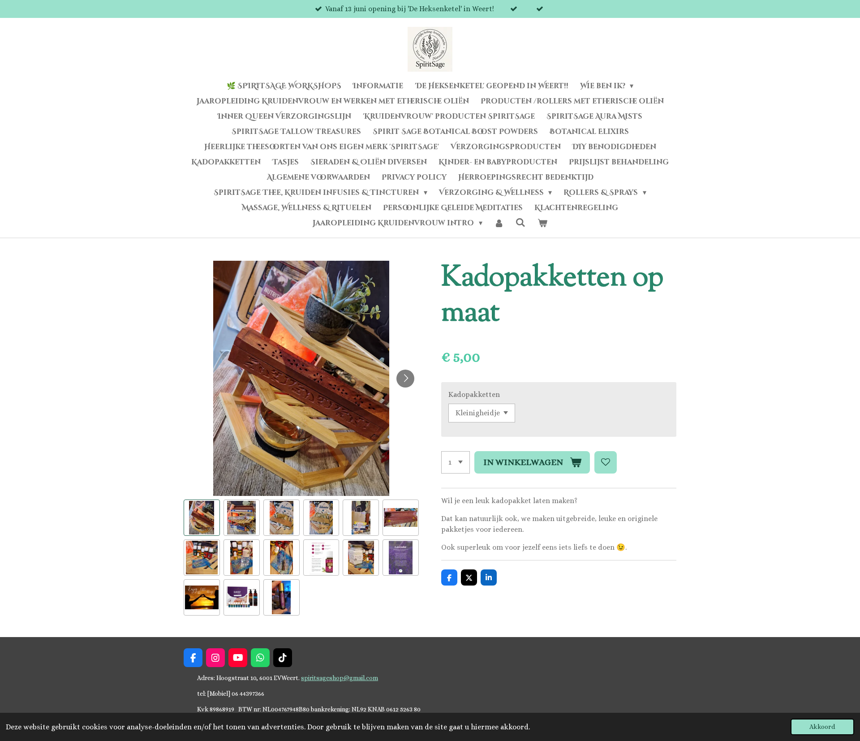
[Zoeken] (520, 222)
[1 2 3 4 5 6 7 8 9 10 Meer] (455, 462)
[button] (202, 518)
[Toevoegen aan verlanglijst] (605, 462)
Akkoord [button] (822, 726)
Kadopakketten (474, 394)
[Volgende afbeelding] (405, 379)
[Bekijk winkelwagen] (542, 223)
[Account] (499, 223)
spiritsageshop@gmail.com (339, 677)
